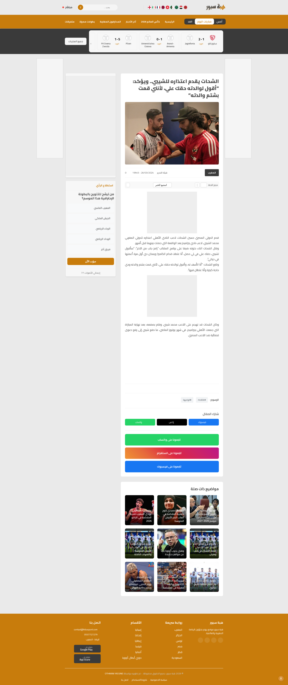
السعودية (177, 657)
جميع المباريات (75, 41)
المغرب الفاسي (102, 208)
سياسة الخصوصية (158, 680)
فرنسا (138, 646)
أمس (219, 21)
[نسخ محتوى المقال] (128, 185)
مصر (180, 646)
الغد (190, 21)
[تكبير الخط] (197, 185)
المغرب (212, 172)
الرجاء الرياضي (103, 228)
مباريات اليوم (204, 21)
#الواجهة (187, 400)
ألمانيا (138, 652)
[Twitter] (213, 640)
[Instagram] (133, 7)
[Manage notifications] (281, 678)
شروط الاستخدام (139, 680)
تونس (179, 640)
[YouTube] (127, 7)
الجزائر (179, 635)
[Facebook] (138, 7)
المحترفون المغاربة (110, 22)
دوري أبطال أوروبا (132, 657)
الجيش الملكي (102, 218)
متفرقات (69, 22)
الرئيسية (169, 22)
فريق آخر (105, 249)
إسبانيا (138, 629)
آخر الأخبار (131, 22)
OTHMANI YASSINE (114, 673)
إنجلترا (138, 635)
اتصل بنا (124, 680)
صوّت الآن (90, 261)
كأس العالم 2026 (150, 22)
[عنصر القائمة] (185, 7)
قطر (180, 652)
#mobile (202, 400)
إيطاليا (138, 640)
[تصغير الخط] (204, 185)
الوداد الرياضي (102, 238)
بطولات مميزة (87, 22)
